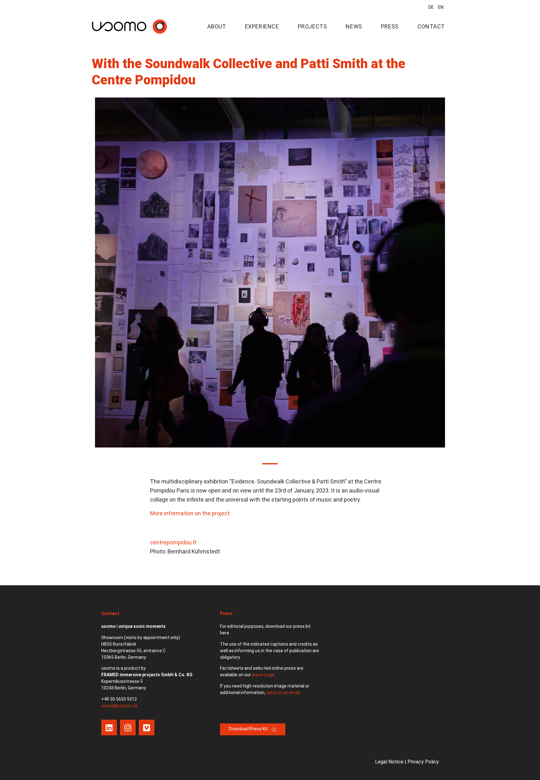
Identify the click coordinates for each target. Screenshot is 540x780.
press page (263, 674)
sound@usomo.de (119, 705)
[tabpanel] (270, 273)
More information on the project (190, 513)
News (354, 26)
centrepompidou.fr (173, 542)
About (216, 26)
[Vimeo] (146, 727)
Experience (262, 26)
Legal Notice (389, 762)
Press (390, 26)
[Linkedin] (109, 727)
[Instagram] (128, 727)
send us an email (283, 692)
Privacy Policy (423, 762)
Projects (312, 26)
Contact (431, 26)
